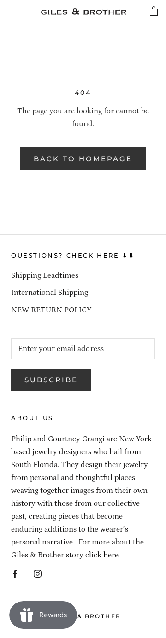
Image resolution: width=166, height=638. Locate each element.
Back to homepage (83, 158)
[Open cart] (154, 11)
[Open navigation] (13, 12)
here (111, 555)
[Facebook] (15, 573)
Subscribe (51, 379)
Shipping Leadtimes (44, 275)
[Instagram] (38, 573)
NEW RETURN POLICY (51, 310)
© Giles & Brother (83, 616)
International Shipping (49, 292)
